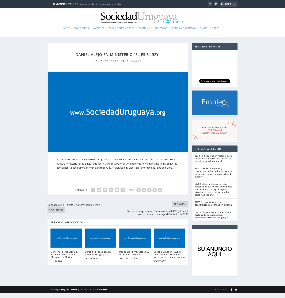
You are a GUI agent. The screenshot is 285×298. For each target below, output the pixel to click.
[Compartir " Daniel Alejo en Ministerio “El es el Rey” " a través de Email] (117, 190)
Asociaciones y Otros (121, 28)
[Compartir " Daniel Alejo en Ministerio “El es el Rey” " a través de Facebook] (93, 190)
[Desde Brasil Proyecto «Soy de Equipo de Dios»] (135, 238)
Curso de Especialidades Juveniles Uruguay (98, 253)
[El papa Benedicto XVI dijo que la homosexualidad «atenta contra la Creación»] (169, 238)
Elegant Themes (69, 289)
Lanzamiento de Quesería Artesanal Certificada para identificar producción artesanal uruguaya (213, 215)
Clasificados (81, 28)
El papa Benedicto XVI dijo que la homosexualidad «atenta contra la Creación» (169, 254)
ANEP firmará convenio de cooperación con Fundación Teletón (213, 203)
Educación (161, 28)
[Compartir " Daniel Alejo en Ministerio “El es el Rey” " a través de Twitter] (99, 190)
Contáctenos (221, 289)
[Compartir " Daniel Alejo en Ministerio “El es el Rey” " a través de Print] (123, 190)
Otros (215, 28)
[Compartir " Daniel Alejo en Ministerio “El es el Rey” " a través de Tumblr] (105, 190)
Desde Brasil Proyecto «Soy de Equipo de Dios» (134, 253)
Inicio (66, 28)
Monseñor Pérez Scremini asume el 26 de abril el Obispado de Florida (64, 254)
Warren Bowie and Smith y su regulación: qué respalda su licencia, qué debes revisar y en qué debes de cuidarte (213, 172)
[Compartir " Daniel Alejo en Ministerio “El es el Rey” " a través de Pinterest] (111, 190)
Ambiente (98, 28)
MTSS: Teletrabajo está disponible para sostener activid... (95, 4)
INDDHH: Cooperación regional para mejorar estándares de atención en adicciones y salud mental (213, 158)
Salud (203, 28)
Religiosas (116, 60)
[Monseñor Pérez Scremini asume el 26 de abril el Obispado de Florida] (66, 238)
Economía (145, 28)
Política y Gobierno (184, 28)
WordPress (101, 289)
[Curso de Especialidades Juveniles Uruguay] (100, 238)
